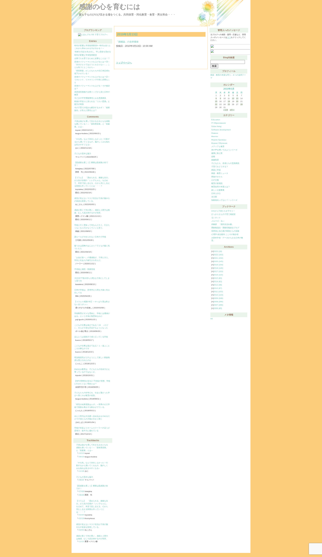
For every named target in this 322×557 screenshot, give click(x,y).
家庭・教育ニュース (219, 173)
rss (211, 319)
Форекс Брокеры (218, 140)
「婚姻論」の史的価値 (127, 41)
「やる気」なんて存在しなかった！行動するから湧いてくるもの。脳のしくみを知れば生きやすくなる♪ (92, 142)
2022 (218, 255)
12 (233, 98)
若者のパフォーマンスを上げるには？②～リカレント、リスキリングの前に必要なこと (92, 79)
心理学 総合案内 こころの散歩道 (225, 234)
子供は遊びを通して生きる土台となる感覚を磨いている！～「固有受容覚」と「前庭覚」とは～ (92, 124)
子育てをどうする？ (219, 167)
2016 (218, 275)
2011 (218, 292)
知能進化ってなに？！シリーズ (224, 200)
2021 (218, 258)
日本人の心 (216, 193)
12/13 (81, 453)
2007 (218, 305)
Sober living (216, 126)
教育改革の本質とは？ (220, 187)
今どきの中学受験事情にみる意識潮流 (90, 98)
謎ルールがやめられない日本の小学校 (90, 237)
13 (237, 98)
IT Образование (218, 123)
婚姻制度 (215, 160)
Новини (214, 133)
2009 (218, 298)
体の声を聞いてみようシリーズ (224, 150)
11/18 (81, 471)
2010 (218, 295)
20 (237, 101)
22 (216, 104)
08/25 (81, 480)
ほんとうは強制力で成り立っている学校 (91, 337)
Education (215, 120)
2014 (218, 281)
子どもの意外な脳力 (82, 154)
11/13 (81, 541)
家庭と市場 (216, 170)
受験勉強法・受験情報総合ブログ (225, 228)
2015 (218, 278)
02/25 (81, 515)
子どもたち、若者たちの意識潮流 (225, 163)
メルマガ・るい (217, 221)
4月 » (232, 110)
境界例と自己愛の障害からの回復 (225, 231)
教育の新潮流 (216, 183)
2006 (218, 308)
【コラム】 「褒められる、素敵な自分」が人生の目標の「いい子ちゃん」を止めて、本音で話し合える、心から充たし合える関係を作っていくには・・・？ (92, 506)
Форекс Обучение (219, 143)
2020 (218, 261)
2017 (218, 271)
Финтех (214, 136)
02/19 (81, 518)
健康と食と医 (216, 153)
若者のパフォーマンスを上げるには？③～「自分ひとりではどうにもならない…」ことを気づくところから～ (92, 64)
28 (241, 104)
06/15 (81, 457)
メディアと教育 (217, 146)
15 (216, 101)
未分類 (214, 197)
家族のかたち (216, 177)
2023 (218, 251)
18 (229, 101)
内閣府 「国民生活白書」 (222, 224)
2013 (218, 285)
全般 (213, 156)
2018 (218, 268)
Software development (221, 130)
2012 (218, 288)
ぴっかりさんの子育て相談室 (223, 214)
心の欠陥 (215, 180)
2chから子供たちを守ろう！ (223, 211)
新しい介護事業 (217, 190)
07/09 (81, 491)
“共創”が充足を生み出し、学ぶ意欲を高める (92, 52)
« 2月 (225, 110)
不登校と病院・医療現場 (84, 269)
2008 (218, 302)
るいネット (216, 218)
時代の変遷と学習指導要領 (85, 55)
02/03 (81, 530)
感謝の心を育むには (109, 6)
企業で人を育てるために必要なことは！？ (92, 58)
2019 (218, 265)
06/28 (81, 495)
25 (229, 104)
